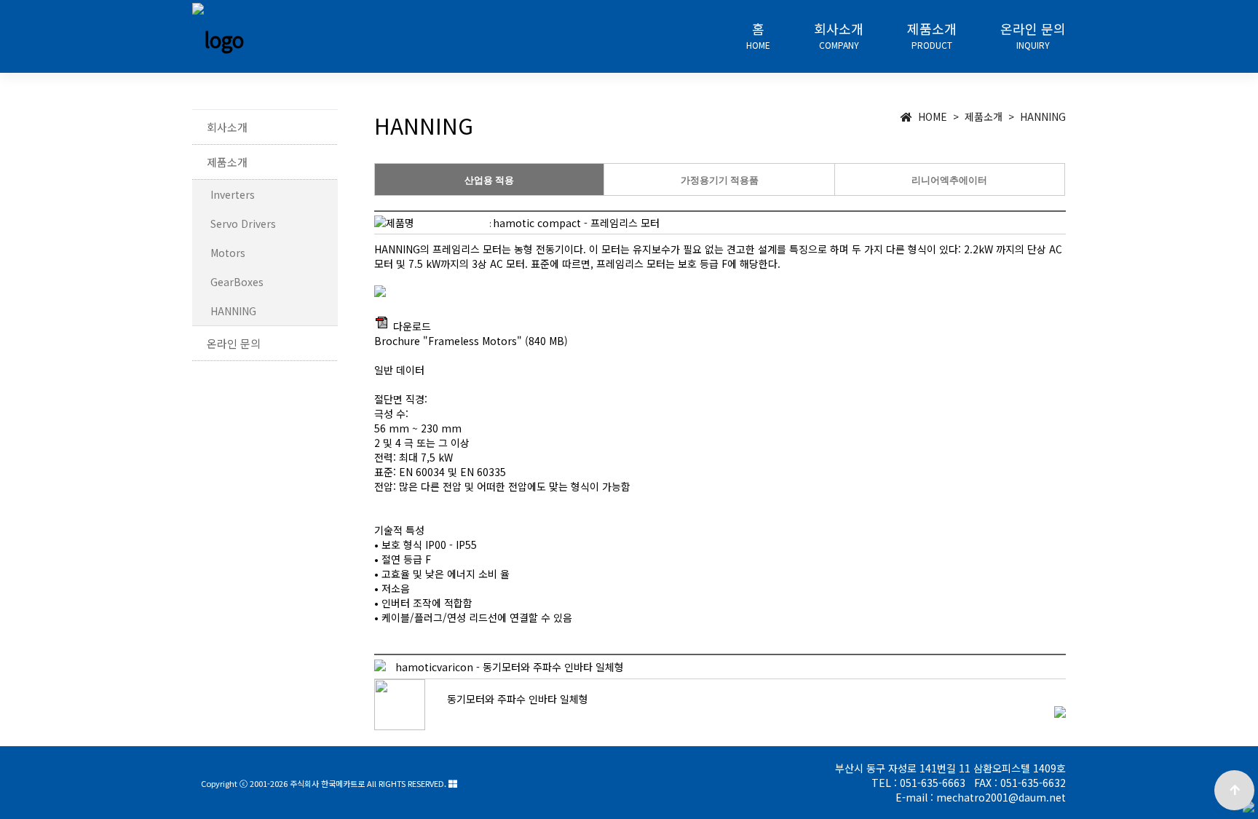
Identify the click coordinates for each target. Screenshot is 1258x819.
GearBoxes (237, 281)
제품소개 (932, 36)
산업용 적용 (489, 180)
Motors (227, 252)
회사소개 (838, 36)
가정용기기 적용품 (720, 180)
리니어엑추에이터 (949, 180)
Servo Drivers (243, 223)
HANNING (233, 311)
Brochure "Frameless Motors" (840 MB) (471, 340)
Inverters (232, 194)
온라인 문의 (1033, 36)
